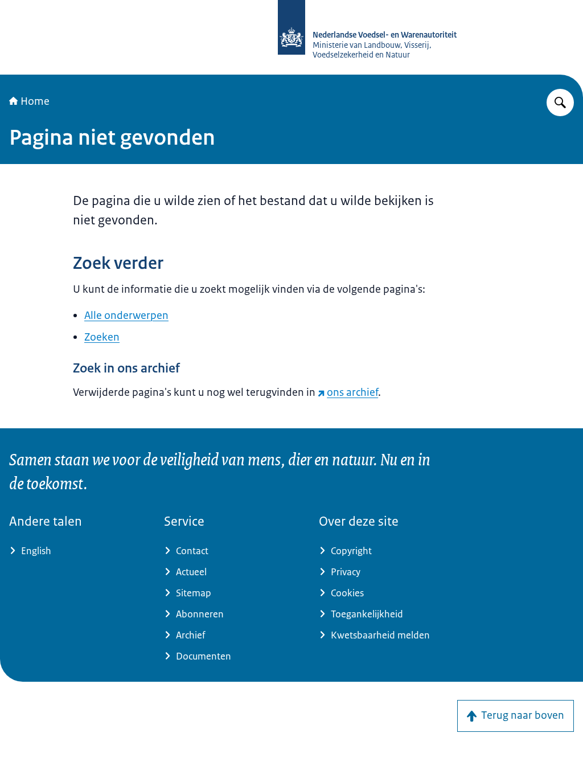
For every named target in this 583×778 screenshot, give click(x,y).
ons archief (352, 392)
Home (35, 101)
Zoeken (102, 337)
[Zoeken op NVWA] (560, 102)
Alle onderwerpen (126, 315)
